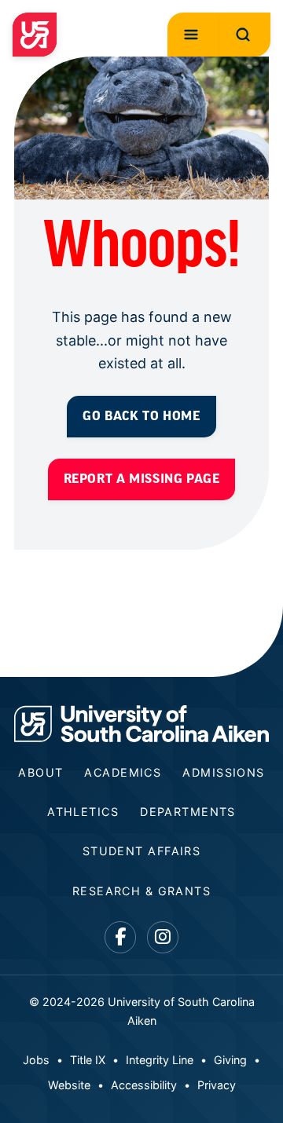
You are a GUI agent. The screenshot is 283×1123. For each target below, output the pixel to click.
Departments (188, 811)
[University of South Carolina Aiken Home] (35, 35)
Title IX (87, 1059)
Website (69, 1085)
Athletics (83, 811)
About (40, 772)
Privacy (216, 1085)
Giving (230, 1059)
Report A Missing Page (142, 478)
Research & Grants (141, 891)
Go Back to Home (141, 415)
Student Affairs (142, 851)
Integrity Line (159, 1059)
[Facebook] (121, 937)
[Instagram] (163, 937)
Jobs (36, 1059)
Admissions (223, 772)
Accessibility (144, 1085)
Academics (122, 772)
